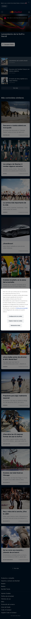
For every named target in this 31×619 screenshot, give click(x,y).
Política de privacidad (22, 308)
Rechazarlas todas (15, 325)
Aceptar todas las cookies (15, 320)
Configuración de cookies (15, 316)
